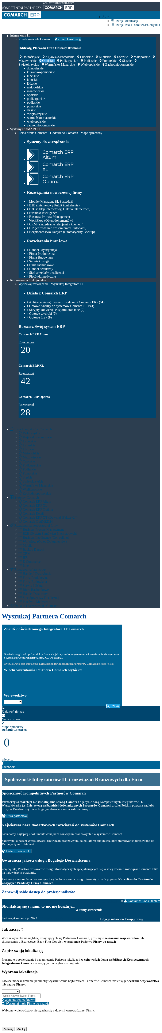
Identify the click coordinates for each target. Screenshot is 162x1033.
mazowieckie (36, 91)
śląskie (126, 60)
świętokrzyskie (37, 114)
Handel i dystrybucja (42, 250)
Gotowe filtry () (40, 317)
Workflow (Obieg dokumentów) (44, 541)
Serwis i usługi (38, 261)
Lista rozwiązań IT (18, 851)
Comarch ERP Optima (37, 509)
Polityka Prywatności (55, 918)
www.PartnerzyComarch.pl (96, 901)
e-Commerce (31, 561)
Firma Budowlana (40, 257)
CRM (26, 553)
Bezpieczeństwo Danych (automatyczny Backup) (61, 232)
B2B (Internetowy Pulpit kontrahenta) (54, 205)
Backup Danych (33, 549)
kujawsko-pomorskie (60, 57)
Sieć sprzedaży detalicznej (46, 272)
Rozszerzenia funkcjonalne (28, 280)
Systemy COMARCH (25, 129)
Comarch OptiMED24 (37, 521)
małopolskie (142, 57)
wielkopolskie (90, 64)
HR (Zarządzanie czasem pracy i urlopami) (57, 228)
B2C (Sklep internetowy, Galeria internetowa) (59, 209)
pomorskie (109, 60)
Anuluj (21, 1029)
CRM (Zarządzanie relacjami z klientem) (55, 224)
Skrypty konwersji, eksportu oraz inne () (56, 310)
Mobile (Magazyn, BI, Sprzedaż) (50, 201)
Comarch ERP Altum (36, 501)
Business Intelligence (42, 213)
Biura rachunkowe (41, 265)
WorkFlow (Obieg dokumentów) (50, 220)
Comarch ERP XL (34, 505)
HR (25, 557)
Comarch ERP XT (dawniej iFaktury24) (49, 517)
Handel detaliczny (40, 269)
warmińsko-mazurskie (60, 64)
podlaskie (90, 60)
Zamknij (8, 1029)
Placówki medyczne (42, 276)
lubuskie (105, 57)
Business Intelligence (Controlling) (45, 537)
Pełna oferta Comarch (33, 133)
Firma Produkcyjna (41, 253)
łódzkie (122, 57)
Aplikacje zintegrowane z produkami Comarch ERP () (66, 302)
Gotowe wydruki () (42, 313)
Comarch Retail (33, 513)
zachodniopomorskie (119, 64)
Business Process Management (49, 216)
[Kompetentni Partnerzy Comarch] (21, 17)
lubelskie (86, 57)
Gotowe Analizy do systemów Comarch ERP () (61, 306)
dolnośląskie (31, 57)
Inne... (26, 565)
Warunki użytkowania (85, 918)
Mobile (27, 545)
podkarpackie (69, 60)
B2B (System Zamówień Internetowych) (49, 533)
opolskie (48, 60)
